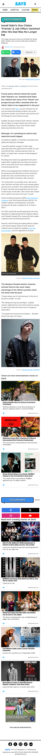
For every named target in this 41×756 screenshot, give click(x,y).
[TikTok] (26, 744)
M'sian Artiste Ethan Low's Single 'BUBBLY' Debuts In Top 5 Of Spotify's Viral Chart (19, 475)
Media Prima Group (32, 749)
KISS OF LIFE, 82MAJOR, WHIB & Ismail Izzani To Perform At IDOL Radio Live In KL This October (19, 544)
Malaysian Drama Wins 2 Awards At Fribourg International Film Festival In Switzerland (19, 439)
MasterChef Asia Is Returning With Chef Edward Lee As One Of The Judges (19, 613)
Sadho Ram (9, 47)
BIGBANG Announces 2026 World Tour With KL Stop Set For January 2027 (20, 579)
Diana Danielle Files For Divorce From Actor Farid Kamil (19, 403)
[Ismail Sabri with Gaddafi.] (20, 252)
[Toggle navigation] (3, 4)
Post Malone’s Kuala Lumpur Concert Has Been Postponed (19, 649)
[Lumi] (31, 744)
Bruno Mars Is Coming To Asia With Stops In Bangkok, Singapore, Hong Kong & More (17, 683)
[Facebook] (10, 744)
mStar (17, 109)
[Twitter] (15, 744)
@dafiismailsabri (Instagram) (33, 79)
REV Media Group (21, 749)
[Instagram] (20, 744)
